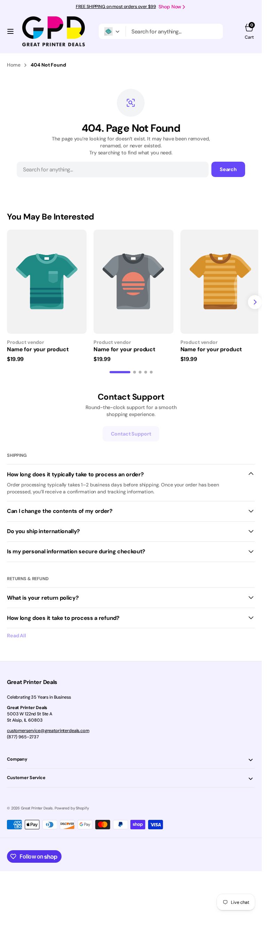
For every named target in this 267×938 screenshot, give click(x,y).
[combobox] (174, 31)
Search (228, 169)
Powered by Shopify (72, 805)
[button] (10, 31)
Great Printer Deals (37, 805)
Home (13, 65)
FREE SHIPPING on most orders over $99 (116, 6)
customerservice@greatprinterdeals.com (48, 728)
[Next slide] (255, 301)
